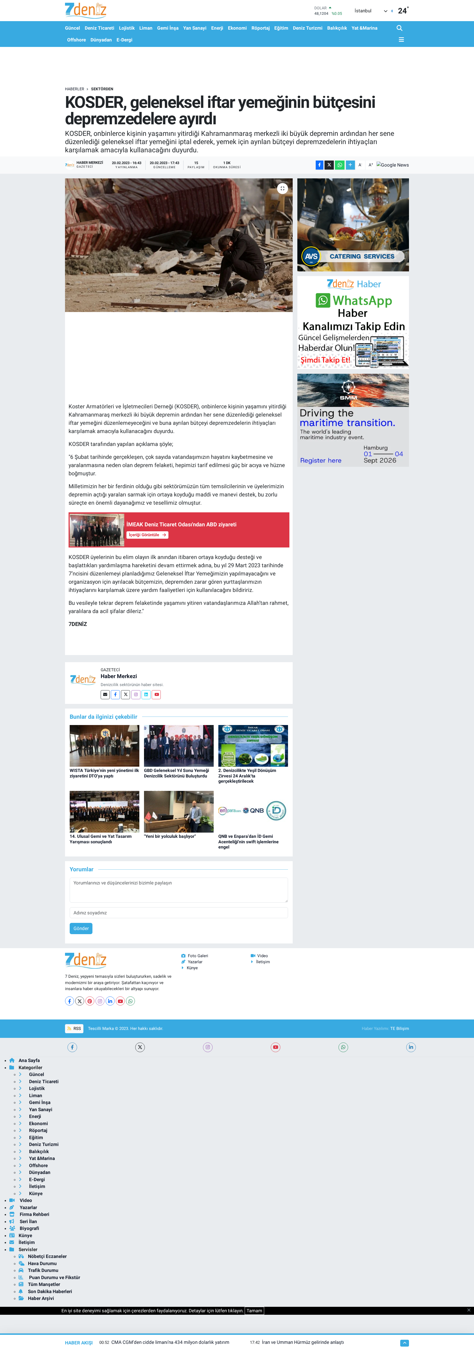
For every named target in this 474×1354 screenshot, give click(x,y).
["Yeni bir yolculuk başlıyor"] (179, 811)
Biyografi (29, 1228)
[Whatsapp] (130, 1000)
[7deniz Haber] (85, 10)
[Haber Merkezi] (83, 679)
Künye (192, 967)
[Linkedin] (146, 694)
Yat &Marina (364, 28)
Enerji (217, 28)
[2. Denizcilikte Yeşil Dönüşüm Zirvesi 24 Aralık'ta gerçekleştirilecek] (253, 745)
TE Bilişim (399, 1028)
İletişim (263, 961)
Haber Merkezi (119, 676)
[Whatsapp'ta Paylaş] (340, 165)
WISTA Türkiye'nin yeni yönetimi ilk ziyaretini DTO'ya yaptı (104, 773)
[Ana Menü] (400, 40)
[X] (79, 1000)
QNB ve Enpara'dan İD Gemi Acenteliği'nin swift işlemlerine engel (248, 841)
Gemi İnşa (168, 28)
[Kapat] (470, 1310)
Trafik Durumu (43, 1270)
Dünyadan (101, 40)
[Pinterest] (89, 1000)
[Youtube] (156, 694)
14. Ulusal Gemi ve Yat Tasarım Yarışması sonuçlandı (101, 839)
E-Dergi (124, 40)
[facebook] (72, 1047)
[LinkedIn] (110, 1000)
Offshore (76, 40)
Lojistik (127, 28)
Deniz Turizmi (308, 28)
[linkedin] (411, 1047)
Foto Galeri (198, 955)
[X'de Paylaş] (329, 165)
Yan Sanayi (195, 28)
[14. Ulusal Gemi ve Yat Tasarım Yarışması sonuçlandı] (104, 811)
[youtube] (275, 1047)
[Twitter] (125, 694)
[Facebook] (115, 694)
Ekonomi (237, 28)
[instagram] (208, 1047)
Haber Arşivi (41, 1298)
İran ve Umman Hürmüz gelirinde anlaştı (303, 1342)
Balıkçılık (337, 28)
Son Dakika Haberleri (50, 1291)
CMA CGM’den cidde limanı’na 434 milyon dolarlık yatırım (170, 1342)
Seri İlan (28, 1221)
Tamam (254, 1310)
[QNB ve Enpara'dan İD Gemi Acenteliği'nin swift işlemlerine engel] (253, 811)
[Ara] (400, 28)
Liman (146, 28)
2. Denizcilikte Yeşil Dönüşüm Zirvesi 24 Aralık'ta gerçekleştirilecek (247, 775)
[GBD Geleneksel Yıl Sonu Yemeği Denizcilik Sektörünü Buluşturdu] (179, 745)
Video (262, 955)
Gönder (81, 928)
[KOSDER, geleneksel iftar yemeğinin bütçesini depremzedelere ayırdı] (179, 245)
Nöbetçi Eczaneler (47, 1256)
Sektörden (102, 89)
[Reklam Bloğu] (353, 224)
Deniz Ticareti (99, 28)
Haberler (74, 89)
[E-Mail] (105, 694)
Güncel (72, 28)
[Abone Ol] (393, 164)
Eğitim (281, 28)
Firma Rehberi (34, 1214)
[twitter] (140, 1047)
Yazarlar (195, 961)
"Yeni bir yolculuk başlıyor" (170, 836)
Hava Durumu (42, 1263)
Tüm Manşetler (44, 1284)
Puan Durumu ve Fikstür (54, 1277)
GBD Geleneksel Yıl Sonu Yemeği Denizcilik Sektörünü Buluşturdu (176, 773)
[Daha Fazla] (350, 165)
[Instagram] (135, 694)
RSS (76, 1028)
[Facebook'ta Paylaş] (319, 165)
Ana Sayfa (29, 1060)
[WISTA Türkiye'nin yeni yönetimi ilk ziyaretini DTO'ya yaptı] (104, 745)
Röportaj (261, 28)
